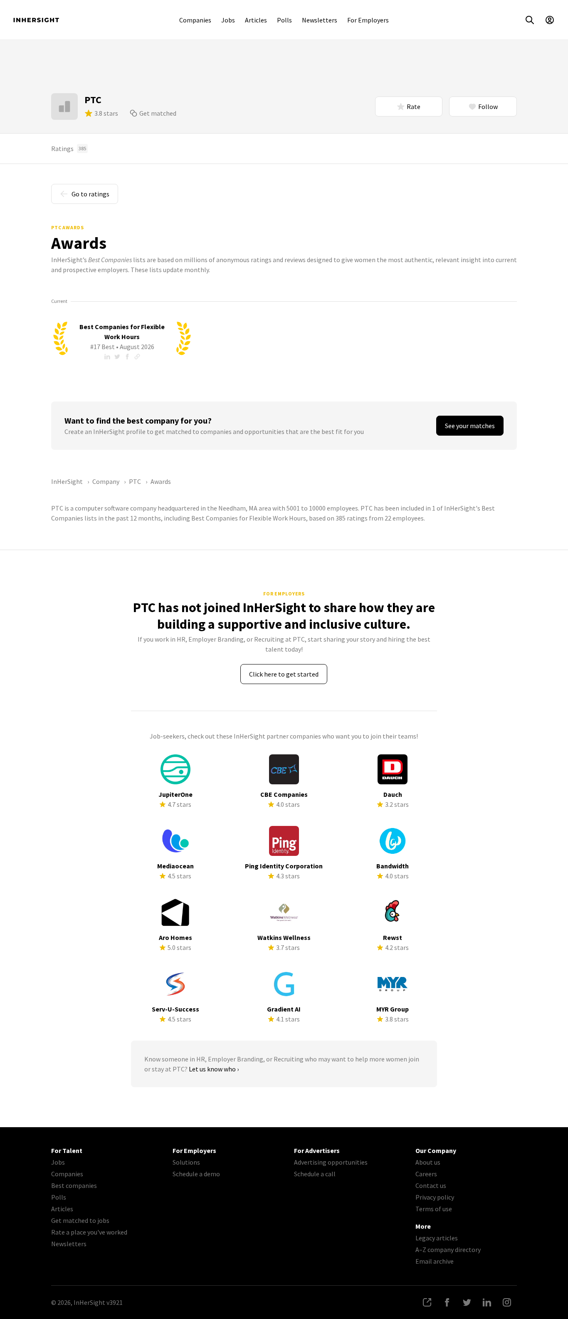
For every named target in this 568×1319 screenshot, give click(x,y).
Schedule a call (315, 1174)
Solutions (186, 1162)
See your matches (470, 425)
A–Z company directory (448, 1249)
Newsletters (319, 20)
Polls (284, 20)
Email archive (434, 1261)
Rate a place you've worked (89, 1232)
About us (427, 1162)
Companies (195, 20)
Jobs (228, 20)
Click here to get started (284, 674)
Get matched (157, 113)
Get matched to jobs (80, 1220)
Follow (488, 106)
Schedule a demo (196, 1174)
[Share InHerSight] (427, 1302)
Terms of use (433, 1209)
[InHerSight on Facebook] (447, 1302)
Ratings (68, 148)
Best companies (74, 1185)
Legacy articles (436, 1238)
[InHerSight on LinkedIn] (487, 1302)
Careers (426, 1174)
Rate (413, 106)
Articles (256, 20)
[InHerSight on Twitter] (467, 1302)
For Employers (368, 20)
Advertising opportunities (331, 1162)
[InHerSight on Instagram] (507, 1302)
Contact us (430, 1185)
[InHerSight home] (36, 20)
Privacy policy (434, 1197)
